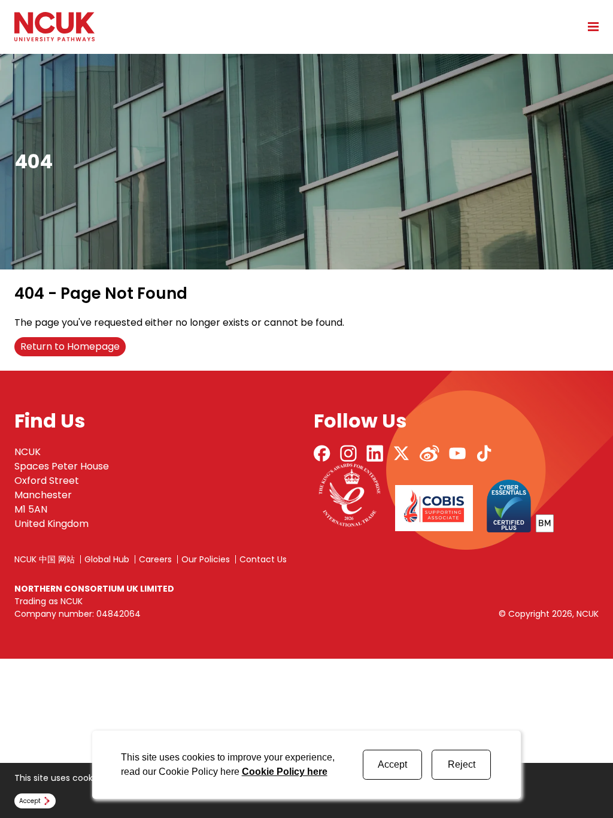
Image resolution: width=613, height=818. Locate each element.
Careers (155, 559)
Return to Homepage (70, 346)
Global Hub (106, 559)
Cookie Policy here (284, 772)
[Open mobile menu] (589, 26)
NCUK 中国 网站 (44, 559)
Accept (392, 764)
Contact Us (263, 559)
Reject (461, 764)
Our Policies (205, 559)
